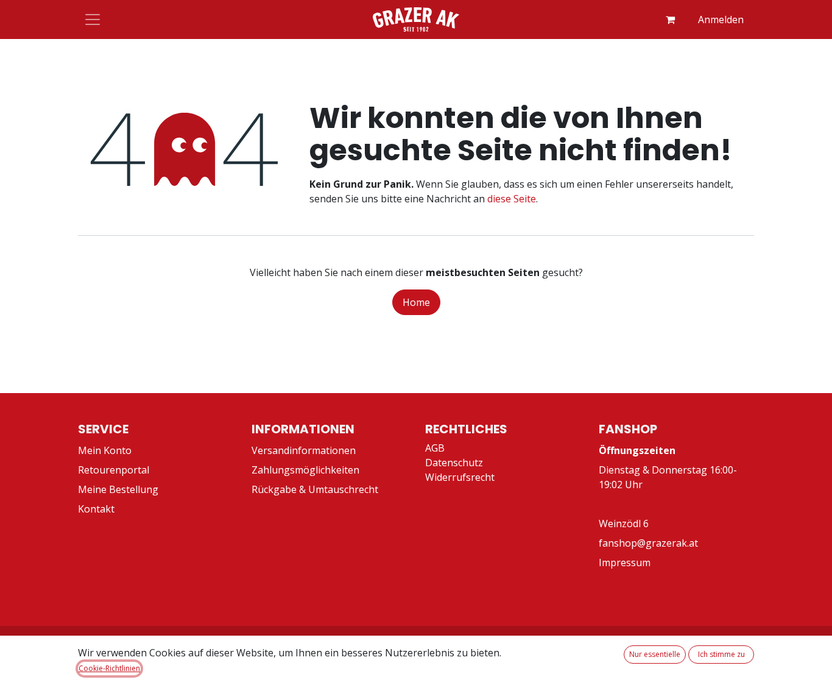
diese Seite (511, 198)
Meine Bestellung (118, 489)
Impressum (624, 562)
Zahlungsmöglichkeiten (305, 470)
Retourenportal (113, 470)
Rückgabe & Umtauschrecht (315, 489)
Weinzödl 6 (624, 523)
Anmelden (721, 19)
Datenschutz (454, 462)
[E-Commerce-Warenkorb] (670, 19)
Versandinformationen (304, 450)
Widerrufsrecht (460, 477)
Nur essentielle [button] (654, 654)
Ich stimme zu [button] (721, 654)
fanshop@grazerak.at (648, 543)
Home (416, 302)
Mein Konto (105, 450)
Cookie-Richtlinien (109, 668)
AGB (435, 448)
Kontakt (96, 509)
